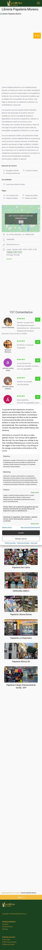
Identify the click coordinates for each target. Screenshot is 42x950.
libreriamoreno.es (13, 244)
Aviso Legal (33, 543)
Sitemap (5, 929)
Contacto (5, 924)
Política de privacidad (23, 543)
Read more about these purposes (30, 527)
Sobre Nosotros (7, 926)
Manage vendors (7, 527)
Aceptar (21, 533)
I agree (21, 222)
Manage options (21, 539)
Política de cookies (10, 543)
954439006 (10, 239)
